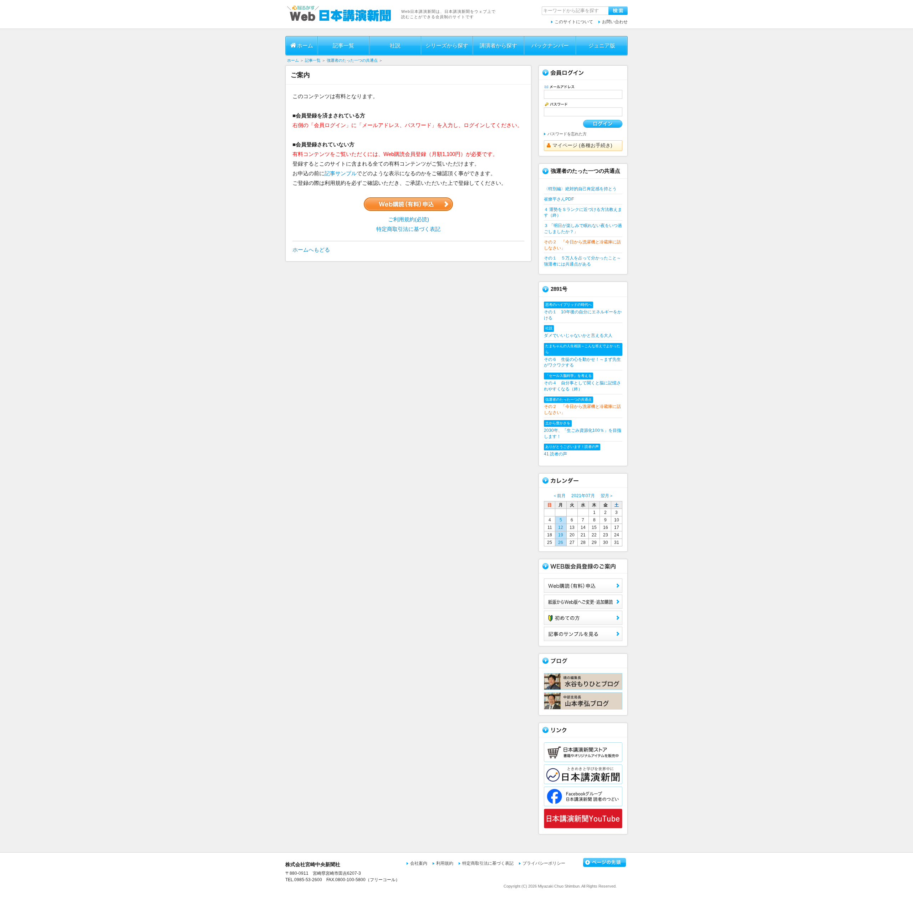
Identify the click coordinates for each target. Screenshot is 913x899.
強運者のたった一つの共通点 (353, 60)
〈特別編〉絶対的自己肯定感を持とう (580, 188)
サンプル (583, 634)
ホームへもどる (311, 250)
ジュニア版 (601, 45)
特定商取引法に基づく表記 (408, 229)
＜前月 (559, 495)
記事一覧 (343, 45)
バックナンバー (550, 45)
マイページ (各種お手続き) (582, 145)
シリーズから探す (446, 45)
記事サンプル (341, 173)
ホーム (305, 45)
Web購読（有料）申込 (583, 586)
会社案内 (418, 863)
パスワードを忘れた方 (567, 134)
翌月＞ (607, 495)
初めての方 (583, 618)
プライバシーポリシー (543, 863)
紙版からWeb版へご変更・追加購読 (583, 602)
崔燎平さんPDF (559, 199)
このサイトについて (574, 21)
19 (560, 534)
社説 (395, 45)
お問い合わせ (615, 21)
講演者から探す (498, 45)
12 (560, 527)
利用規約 (444, 863)
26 (560, 542)
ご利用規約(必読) (408, 219)
